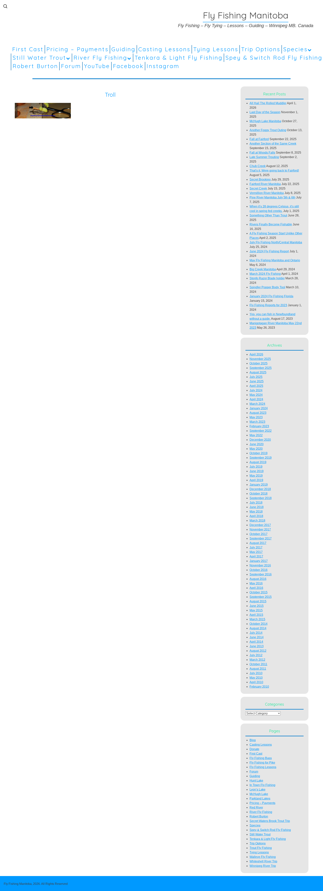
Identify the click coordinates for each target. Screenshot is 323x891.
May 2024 (256, 394)
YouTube (97, 66)
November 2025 (260, 358)
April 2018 (256, 516)
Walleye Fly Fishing (263, 856)
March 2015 (257, 619)
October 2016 (258, 569)
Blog (253, 740)
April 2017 (256, 556)
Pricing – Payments (77, 49)
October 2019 (258, 453)
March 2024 (257, 403)
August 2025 (258, 372)
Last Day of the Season (265, 112)
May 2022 (256, 435)
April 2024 (256, 399)
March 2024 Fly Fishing (265, 273)
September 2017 (261, 538)
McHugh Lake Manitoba (265, 121)
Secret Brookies (260, 179)
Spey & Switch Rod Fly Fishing (273, 57)
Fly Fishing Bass (261, 758)
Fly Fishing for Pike (262, 762)
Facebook (128, 66)
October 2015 (258, 592)
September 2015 (261, 596)
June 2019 (257, 471)
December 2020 (260, 439)
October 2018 (258, 493)
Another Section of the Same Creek (273, 143)
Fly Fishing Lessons (263, 767)
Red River (256, 807)
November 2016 (260, 565)
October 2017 (258, 534)
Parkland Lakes (260, 798)
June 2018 (257, 507)
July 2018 (256, 502)
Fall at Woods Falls (262, 152)
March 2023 (257, 421)
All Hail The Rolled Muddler (268, 103)
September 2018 (261, 498)
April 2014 (256, 641)
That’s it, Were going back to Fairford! (274, 170)
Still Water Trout (39, 57)
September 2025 (261, 367)
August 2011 (258, 668)
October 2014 (258, 623)
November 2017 (260, 529)
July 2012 (256, 655)
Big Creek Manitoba (263, 269)
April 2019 (256, 480)
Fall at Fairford (259, 139)
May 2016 (256, 583)
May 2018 (256, 511)
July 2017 (256, 547)
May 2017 (256, 552)
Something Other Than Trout (268, 215)
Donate (254, 749)
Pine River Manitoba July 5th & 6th (272, 197)
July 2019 (256, 466)
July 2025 (256, 376)
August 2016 (258, 578)
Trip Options (260, 49)
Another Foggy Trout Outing (268, 130)
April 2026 (256, 354)
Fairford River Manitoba (265, 184)
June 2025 (257, 381)
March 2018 (257, 520)
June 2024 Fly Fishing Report (269, 251)
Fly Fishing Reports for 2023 (268, 305)
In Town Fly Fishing (262, 785)
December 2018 (260, 489)
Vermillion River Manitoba (267, 193)
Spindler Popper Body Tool (267, 287)
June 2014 (257, 637)
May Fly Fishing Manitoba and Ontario (275, 260)
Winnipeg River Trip (263, 865)
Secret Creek (258, 188)
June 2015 (257, 605)
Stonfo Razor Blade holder (267, 278)
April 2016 (256, 587)
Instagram (163, 66)
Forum (71, 66)
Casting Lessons (164, 49)
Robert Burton (35, 66)
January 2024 (259, 408)
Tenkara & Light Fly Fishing (179, 57)
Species (295, 49)
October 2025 (258, 363)
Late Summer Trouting (264, 157)
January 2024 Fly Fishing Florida (271, 296)
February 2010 (259, 686)
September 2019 (261, 457)
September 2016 (261, 574)
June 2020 (257, 444)
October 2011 (258, 664)
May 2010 (256, 677)
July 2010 (256, 673)
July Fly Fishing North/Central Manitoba (276, 242)
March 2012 (257, 659)
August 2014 (258, 628)
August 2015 (258, 601)
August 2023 (258, 412)
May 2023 (256, 417)
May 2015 (256, 610)
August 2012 (258, 650)
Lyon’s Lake (257, 789)
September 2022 (261, 430)
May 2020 (256, 448)
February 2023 (259, 426)
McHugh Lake (259, 794)
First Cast (28, 49)
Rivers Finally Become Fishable (271, 224)
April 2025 (256, 385)
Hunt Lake (256, 780)
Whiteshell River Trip (263, 861)
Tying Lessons (215, 49)
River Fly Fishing (100, 57)
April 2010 (256, 682)
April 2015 (256, 614)
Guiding (123, 49)
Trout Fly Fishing (261, 847)
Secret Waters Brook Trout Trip (270, 821)
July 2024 (256, 390)
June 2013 (257, 646)
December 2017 (260, 525)
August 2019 (258, 462)
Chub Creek (258, 166)
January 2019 (259, 484)
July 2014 (256, 632)
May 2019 (256, 475)
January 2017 (259, 561)
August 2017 (258, 543)
